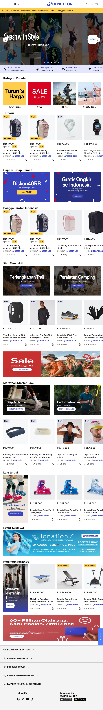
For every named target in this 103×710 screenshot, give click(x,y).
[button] (44, 62)
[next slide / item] (98, 39)
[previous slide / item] (5, 39)
